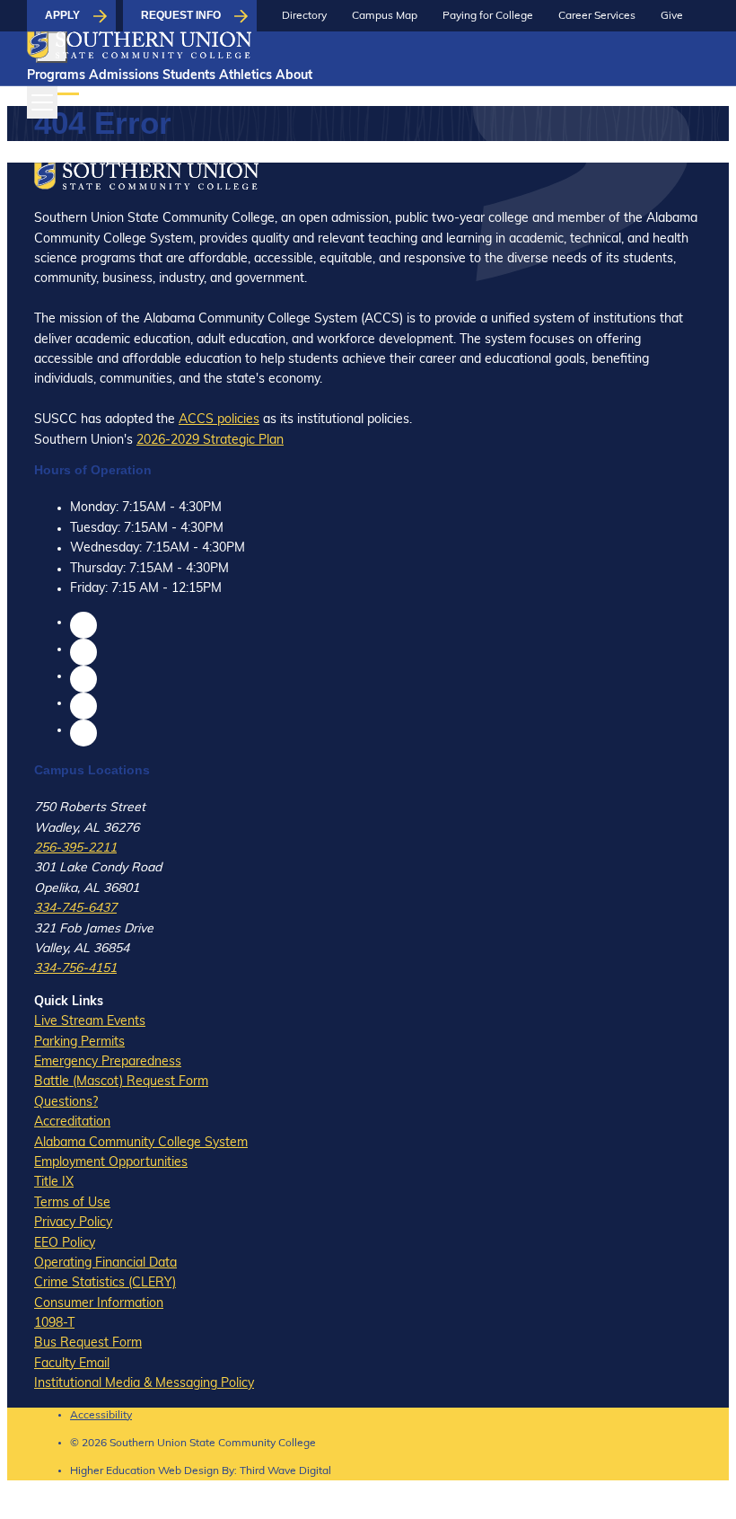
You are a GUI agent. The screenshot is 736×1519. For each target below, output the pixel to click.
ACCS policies (219, 420)
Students (188, 76)
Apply (62, 15)
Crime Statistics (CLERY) (105, 1283)
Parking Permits (79, 1042)
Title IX (54, 1182)
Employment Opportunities (111, 1163)
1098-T (54, 1323)
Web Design (188, 1471)
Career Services (596, 16)
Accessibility (101, 1415)
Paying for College (487, 16)
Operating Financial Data (105, 1263)
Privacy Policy (73, 1223)
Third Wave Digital (285, 1471)
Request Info (181, 15)
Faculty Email (72, 1364)
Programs (56, 76)
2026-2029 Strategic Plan (210, 440)
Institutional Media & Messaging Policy (144, 1384)
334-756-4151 (75, 969)
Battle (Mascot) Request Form (121, 1082)
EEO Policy (64, 1243)
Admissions (124, 76)
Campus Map (384, 16)
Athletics (245, 76)
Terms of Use (72, 1203)
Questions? (66, 1102)
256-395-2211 (75, 848)
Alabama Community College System (141, 1143)
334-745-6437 (75, 908)
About (294, 76)
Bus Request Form (88, 1343)
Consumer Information (98, 1304)
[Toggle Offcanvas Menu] (42, 102)
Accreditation (72, 1122)
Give (672, 16)
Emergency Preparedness (107, 1062)
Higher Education (112, 1471)
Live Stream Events (89, 1022)
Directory (304, 16)
